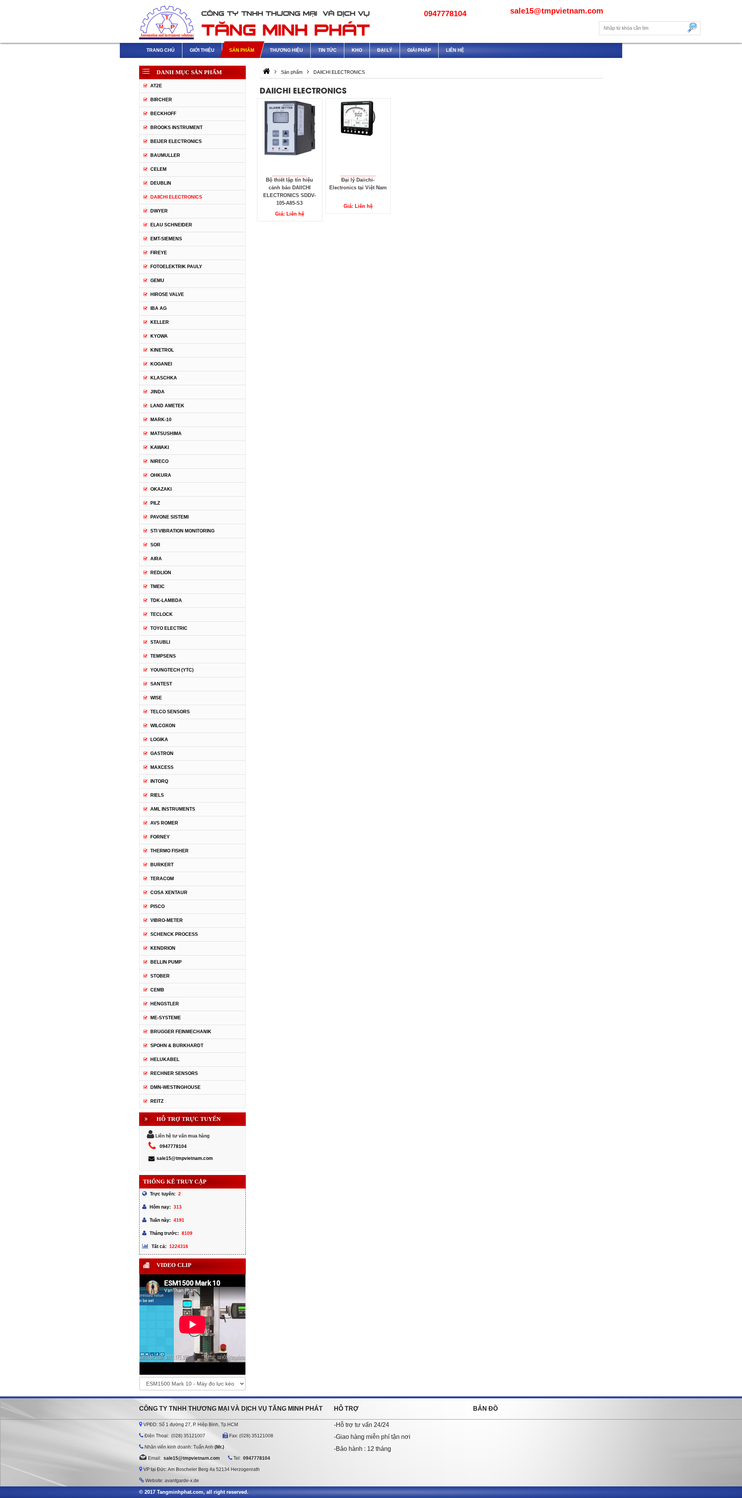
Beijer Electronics (176, 141)
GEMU (157, 280)
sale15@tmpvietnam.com (185, 1158)
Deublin (160, 183)
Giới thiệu (202, 50)
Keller (159, 322)
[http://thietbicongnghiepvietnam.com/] (266, 72)
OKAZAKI (161, 489)
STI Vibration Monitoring (182, 531)
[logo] (255, 21)
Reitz (156, 1101)
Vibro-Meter (166, 920)
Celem (158, 169)
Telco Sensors (170, 711)
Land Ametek (167, 405)
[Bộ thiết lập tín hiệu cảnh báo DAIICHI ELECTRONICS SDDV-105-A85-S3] (289, 137)
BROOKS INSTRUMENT (176, 127)
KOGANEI (161, 364)
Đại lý (384, 50)
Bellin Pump (166, 962)
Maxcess (162, 767)
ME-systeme (165, 1017)
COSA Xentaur (168, 892)
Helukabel (164, 1059)
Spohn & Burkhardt (176, 1045)
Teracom (162, 878)
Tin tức (327, 50)
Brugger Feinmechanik (180, 1031)
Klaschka (163, 378)
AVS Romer (164, 823)
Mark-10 (161, 419)
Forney (160, 837)
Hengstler (164, 1004)
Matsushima (166, 433)
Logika (159, 739)
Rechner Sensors (174, 1073)
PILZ (155, 503)
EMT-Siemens (166, 238)
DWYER (159, 211)
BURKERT (162, 864)
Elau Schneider (171, 225)
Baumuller (165, 155)
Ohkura (160, 475)
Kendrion (162, 948)
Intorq (159, 781)
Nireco (159, 461)
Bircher (161, 99)
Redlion (160, 572)
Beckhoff (163, 113)
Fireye (158, 252)
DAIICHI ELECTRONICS (176, 197)
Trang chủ (160, 50)
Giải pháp (419, 50)
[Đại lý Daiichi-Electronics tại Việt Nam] (358, 137)
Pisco (157, 906)
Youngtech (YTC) (172, 670)
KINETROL (162, 350)
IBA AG (158, 308)
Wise (156, 698)
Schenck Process (174, 934)
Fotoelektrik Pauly (176, 266)
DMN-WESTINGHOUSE (175, 1087)
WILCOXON (162, 725)
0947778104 (173, 1146)
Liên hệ (455, 50)
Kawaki (159, 447)
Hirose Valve (167, 294)
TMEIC (157, 586)
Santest (161, 684)
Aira (156, 558)
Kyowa (159, 336)
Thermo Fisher (169, 851)
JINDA (157, 391)
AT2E (156, 85)
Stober (160, 976)
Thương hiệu (286, 50)
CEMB (157, 990)
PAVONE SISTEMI (169, 517)
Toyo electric (168, 628)
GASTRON (162, 753)
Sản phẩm (241, 50)
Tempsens (163, 656)
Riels (157, 795)
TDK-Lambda (166, 600)
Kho (357, 50)
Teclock (161, 614)
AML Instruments (172, 809)
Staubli (160, 642)
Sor (155, 545)
